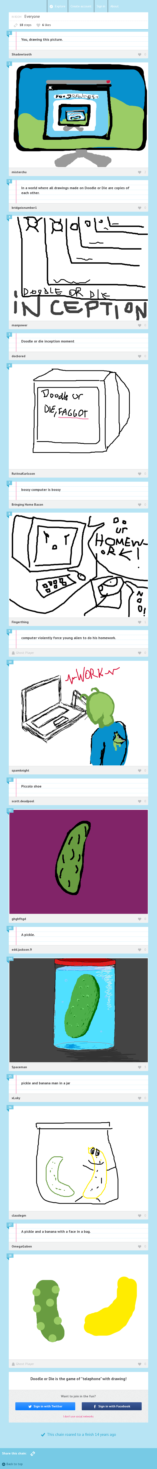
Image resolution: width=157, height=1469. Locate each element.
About (114, 6)
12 (10, 810)
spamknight (20, 770)
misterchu (19, 172)
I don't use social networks (78, 1416)
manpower (19, 325)
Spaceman (19, 1067)
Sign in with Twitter (47, 1406)
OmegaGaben (22, 1246)
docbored (18, 356)
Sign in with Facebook (114, 1406)
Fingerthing (20, 622)
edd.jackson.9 (22, 949)
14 (10, 958)
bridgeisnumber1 (24, 208)
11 (10, 779)
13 (10, 928)
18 (10, 1255)
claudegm (19, 1215)
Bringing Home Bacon (27, 504)
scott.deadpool (23, 801)
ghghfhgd (19, 919)
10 (10, 662)
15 (10, 1076)
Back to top (14, 1464)
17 (10, 1224)
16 (10, 1107)
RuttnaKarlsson (23, 473)
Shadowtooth (22, 54)
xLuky (16, 1098)
